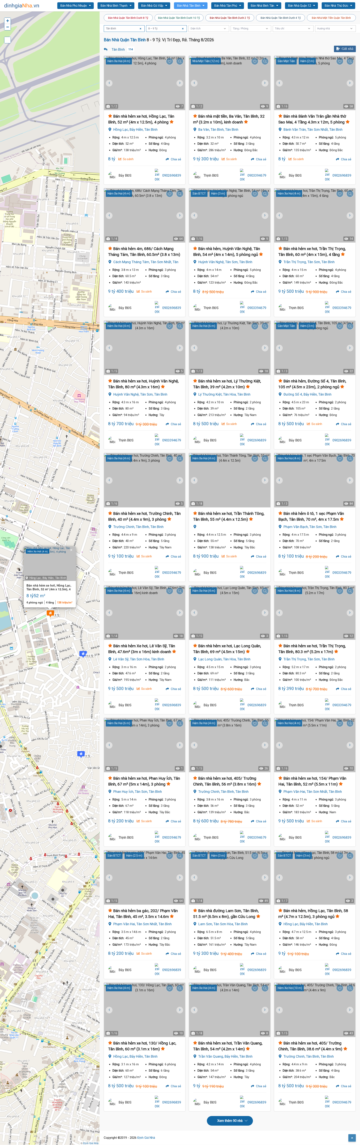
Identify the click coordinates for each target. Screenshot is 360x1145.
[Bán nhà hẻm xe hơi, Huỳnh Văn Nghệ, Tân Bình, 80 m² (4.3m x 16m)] (144, 348)
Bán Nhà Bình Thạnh (114, 6)
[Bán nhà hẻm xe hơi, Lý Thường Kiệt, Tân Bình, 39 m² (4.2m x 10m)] (229, 348)
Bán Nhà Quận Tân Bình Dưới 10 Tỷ (179, 17)
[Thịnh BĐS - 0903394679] (197, 175)
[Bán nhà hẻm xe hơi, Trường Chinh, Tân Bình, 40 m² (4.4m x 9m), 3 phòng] (144, 480)
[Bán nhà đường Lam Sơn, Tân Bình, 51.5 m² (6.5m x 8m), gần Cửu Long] (229, 877)
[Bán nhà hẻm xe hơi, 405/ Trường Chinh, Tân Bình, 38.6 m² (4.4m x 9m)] (314, 1010)
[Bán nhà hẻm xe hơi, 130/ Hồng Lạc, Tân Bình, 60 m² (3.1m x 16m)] (144, 1010)
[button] (50, 613)
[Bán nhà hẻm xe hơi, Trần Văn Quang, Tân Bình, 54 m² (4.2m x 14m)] (229, 1010)
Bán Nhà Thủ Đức (337, 6)
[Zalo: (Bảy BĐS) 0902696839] (157, 175)
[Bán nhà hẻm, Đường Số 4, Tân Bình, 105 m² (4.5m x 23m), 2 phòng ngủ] (314, 348)
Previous (109, 83)
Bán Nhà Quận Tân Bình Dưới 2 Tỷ (230, 17)
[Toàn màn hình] (7, 40)
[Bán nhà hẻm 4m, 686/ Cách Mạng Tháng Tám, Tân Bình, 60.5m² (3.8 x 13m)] (144, 215)
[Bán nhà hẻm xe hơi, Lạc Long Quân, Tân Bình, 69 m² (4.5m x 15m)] (229, 613)
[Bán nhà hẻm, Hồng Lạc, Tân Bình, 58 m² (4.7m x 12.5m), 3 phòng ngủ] (314, 877)
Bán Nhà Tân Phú (226, 6)
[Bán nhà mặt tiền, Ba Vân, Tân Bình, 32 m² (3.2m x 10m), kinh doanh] (229, 83)
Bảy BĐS (125, 175)
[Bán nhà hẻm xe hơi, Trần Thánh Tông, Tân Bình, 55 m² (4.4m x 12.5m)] (229, 480)
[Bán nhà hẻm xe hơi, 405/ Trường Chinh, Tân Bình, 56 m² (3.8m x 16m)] (229, 745)
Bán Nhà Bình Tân (263, 6)
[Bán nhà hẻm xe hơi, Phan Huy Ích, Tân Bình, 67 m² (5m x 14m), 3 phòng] (144, 745)
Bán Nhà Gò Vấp (152, 6)
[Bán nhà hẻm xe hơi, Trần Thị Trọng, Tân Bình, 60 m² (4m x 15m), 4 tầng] (314, 215)
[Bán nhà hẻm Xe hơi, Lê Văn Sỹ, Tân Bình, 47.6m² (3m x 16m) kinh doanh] (144, 613)
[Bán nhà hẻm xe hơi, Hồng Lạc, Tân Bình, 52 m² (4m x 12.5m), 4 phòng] (144, 83)
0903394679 (257, 175)
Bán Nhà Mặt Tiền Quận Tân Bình (331, 17)
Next (179, 83)
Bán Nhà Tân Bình (189, 6)
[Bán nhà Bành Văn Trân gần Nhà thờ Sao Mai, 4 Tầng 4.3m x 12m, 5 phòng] (314, 83)
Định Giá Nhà (146, 1138)
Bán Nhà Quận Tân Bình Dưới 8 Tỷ (128, 17)
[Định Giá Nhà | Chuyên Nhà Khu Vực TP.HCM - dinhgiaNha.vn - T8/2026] (22, 6)
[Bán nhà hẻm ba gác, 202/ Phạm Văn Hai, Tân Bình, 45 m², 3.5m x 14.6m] (144, 877)
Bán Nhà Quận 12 (300, 6)
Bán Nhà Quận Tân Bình (125, 39)
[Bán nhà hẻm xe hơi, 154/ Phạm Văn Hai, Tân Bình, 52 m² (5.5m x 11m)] (314, 745)
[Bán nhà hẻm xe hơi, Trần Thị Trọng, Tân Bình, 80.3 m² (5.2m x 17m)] (314, 613)
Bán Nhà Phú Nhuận (74, 6)
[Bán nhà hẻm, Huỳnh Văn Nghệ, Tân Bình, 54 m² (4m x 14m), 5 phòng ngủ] (229, 215)
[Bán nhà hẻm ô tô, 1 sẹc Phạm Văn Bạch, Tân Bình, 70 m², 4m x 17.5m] (314, 480)
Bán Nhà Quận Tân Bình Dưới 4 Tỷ (281, 17)
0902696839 (171, 175)
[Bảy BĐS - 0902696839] (112, 175)
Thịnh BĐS (211, 175)
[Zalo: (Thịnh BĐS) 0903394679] (242, 175)
